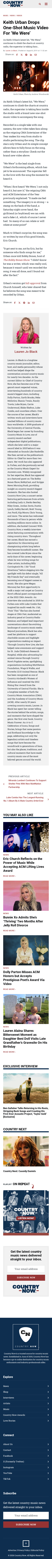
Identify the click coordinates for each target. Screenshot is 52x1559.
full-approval (33, 283)
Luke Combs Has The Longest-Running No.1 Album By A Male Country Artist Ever (23, 799)
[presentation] (26, 837)
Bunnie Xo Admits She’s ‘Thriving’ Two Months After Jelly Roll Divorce (23, 921)
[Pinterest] (26, 55)
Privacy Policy (23, 1550)
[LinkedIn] (31, 55)
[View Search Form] (40, 4)
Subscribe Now (26, 1277)
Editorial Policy (37, 1550)
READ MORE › (10, 876)
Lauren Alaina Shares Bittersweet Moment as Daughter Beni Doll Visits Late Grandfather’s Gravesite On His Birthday (25, 1038)
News (12, 16)
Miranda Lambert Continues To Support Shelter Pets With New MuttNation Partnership (27, 783)
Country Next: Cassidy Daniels (19, 1171)
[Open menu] (46, 4)
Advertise (12, 1550)
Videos (19, 16)
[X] (22, 55)
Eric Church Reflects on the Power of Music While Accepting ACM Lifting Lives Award (23, 865)
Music (5, 16)
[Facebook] (17, 55)
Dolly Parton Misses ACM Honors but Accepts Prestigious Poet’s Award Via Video (24, 978)
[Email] (36, 55)
